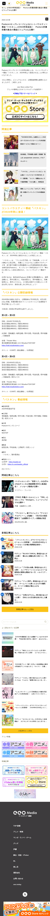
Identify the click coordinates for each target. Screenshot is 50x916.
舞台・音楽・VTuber (21, 855)
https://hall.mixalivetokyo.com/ (13, 345)
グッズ (15, 843)
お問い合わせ (18, 878)
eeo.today (17, 884)
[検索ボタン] (45, 622)
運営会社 (16, 873)
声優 (15, 849)
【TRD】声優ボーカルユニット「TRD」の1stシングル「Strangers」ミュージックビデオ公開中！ (31, 499)
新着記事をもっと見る (25, 609)
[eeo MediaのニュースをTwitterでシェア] (46, 19)
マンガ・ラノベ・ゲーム (22, 837)
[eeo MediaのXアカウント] (4, 3)
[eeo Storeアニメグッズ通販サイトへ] (36, 782)
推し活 (15, 867)
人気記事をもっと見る (25, 731)
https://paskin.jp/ (15, 462)
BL (14, 861)
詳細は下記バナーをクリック (25, 93)
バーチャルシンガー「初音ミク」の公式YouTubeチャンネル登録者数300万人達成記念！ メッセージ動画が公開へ (31, 483)
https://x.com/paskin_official (18, 464)
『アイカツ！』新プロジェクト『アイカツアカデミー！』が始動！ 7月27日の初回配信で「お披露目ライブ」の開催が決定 (31, 515)
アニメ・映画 (18, 832)
